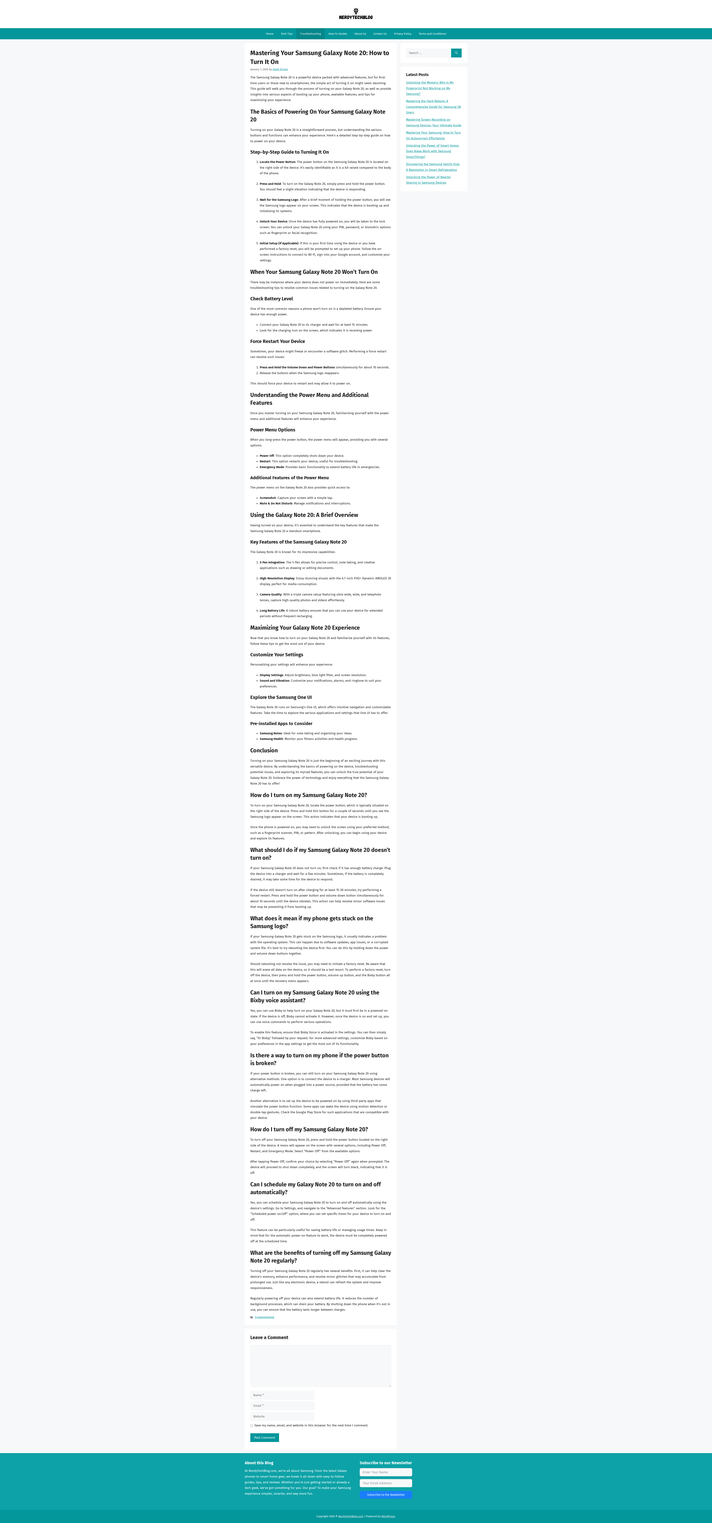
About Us (360, 33)
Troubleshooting (310, 33)
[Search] (456, 53)
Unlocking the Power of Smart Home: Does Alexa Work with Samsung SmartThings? (432, 151)
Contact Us (380, 33)
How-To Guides (337, 33)
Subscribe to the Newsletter (386, 1494)
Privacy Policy (402, 33)
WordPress (388, 1516)
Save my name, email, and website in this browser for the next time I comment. (311, 1425)
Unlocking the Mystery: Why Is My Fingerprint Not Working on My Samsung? (430, 88)
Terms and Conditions (432, 33)
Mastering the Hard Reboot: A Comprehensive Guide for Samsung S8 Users (433, 106)
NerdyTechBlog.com (350, 1516)
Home (269, 33)
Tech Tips (287, 33)
